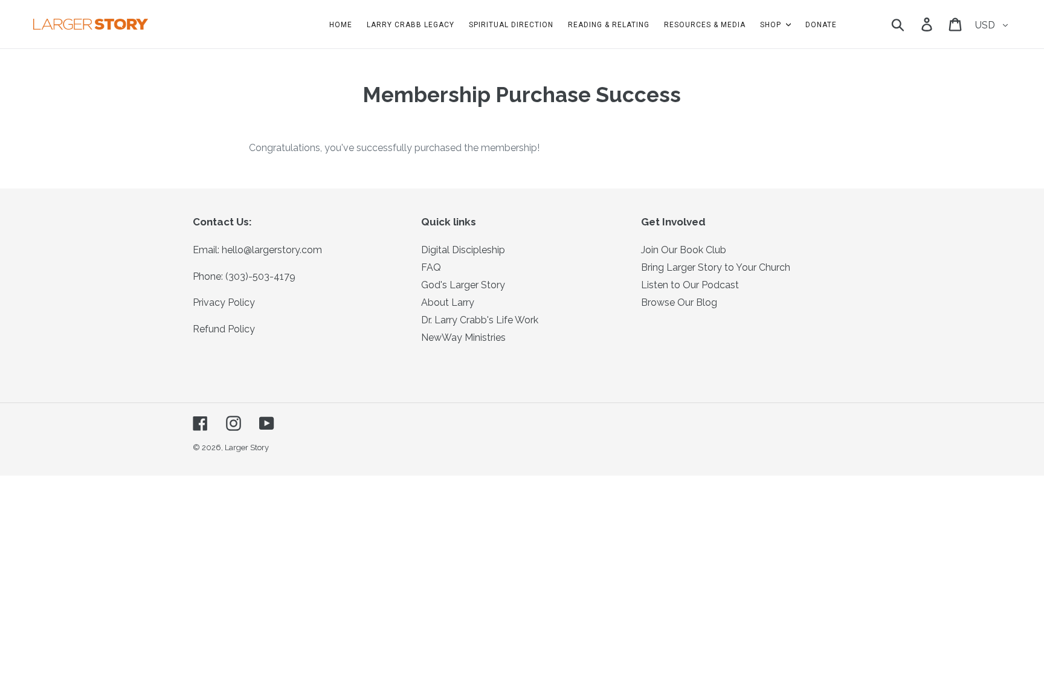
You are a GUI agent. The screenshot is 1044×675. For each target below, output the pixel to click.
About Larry (447, 302)
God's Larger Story (463, 285)
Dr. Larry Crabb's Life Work (479, 320)
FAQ (431, 267)
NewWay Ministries (463, 337)
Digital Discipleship (463, 250)
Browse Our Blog (679, 302)
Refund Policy (224, 329)
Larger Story (247, 447)
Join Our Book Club (683, 250)
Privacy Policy (224, 302)
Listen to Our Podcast (690, 285)
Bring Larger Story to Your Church (715, 267)
